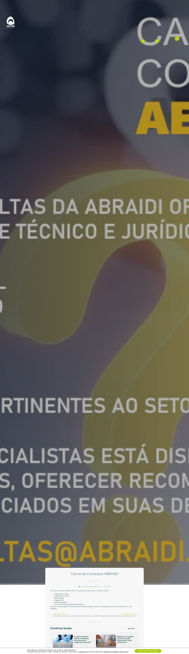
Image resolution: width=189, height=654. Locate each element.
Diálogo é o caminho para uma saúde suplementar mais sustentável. (125, 639)
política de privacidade (111, 652)
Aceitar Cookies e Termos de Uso (148, 651)
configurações (83, 652)
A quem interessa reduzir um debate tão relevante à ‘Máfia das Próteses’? (82, 639)
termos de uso (123, 652)
